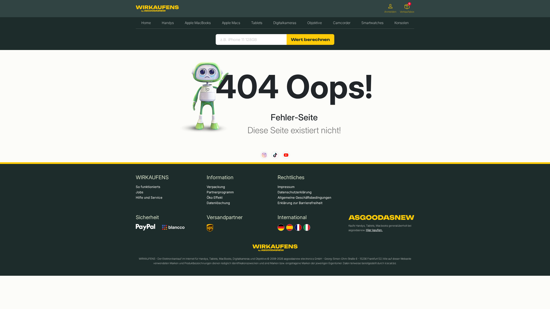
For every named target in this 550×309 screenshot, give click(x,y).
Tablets (256, 23)
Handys (168, 23)
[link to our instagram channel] (264, 155)
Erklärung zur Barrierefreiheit (300, 203)
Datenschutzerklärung (295, 192)
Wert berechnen (310, 39)
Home (146, 23)
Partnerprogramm (220, 192)
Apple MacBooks (198, 23)
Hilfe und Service (149, 197)
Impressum (286, 187)
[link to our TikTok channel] (275, 155)
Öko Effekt (215, 197)
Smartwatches (372, 23)
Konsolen (401, 23)
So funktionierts (148, 187)
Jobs (139, 192)
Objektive (314, 23)
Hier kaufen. (374, 230)
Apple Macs (231, 23)
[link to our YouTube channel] (286, 155)
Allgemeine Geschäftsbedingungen (304, 197)
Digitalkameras (284, 23)
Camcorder (341, 23)
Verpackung (216, 187)
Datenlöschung (218, 203)
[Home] (157, 8)
